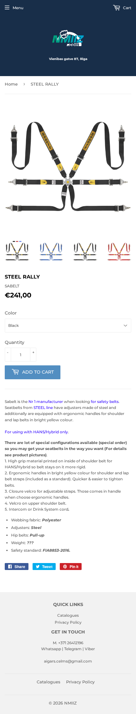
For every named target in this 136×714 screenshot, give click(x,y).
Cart (126, 7)
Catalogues (68, 615)
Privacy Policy (68, 622)
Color (11, 313)
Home (11, 84)
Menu (18, 7)
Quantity (14, 342)
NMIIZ (70, 702)
